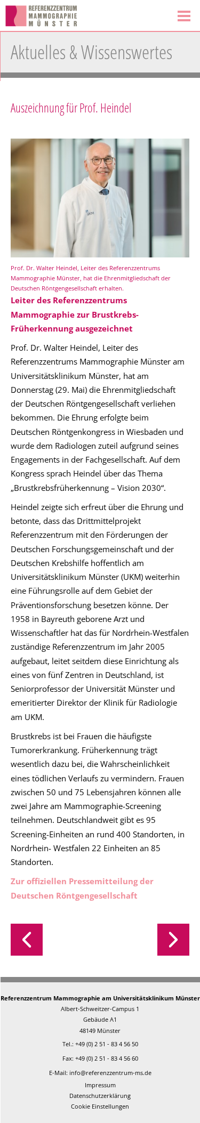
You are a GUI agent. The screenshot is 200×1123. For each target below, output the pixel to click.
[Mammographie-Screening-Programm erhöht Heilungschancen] (55, 940)
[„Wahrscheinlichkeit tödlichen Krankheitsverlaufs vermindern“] (145, 940)
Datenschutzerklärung (100, 1096)
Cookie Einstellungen (100, 1106)
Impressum (100, 1085)
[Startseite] (84, 16)
